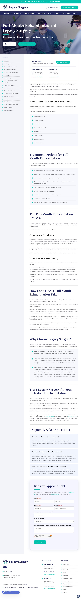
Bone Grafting (7, 78)
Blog (64, 572)
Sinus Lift (6, 99)
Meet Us (65, 567)
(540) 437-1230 (36, 1)
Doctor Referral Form (68, 586)
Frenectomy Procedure (9, 85)
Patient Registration (68, 581)
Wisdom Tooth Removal (9, 90)
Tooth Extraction (8, 102)
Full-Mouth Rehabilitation (10, 88)
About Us (16, 13)
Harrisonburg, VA (25, 1)
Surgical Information (43, 13)
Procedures (7, 13)
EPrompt (25, 584)
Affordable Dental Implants (10, 66)
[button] (78, 596)
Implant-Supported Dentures (11, 72)
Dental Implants (7, 64)
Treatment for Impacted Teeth (11, 104)
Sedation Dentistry (8, 107)
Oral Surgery (7, 61)
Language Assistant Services (10, 587)
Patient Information (29, 13)
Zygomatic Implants (8, 110)
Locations (65, 575)
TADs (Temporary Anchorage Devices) (10, 81)
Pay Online (56, 13)
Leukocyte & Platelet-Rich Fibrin (11, 93)
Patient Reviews (67, 569)
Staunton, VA (46, 1)
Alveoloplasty (7, 75)
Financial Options (67, 583)
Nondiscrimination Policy (33, 587)
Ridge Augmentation (9, 96)
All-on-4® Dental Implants (10, 69)
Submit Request (40, 542)
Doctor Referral (66, 13)
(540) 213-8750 (56, 1)
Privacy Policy (22, 587)
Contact (75, 13)
